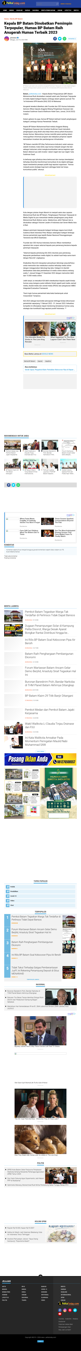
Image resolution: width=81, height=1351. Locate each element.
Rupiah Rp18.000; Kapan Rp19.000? (20, 1228)
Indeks (11, 10)
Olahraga (44, 1297)
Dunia (24, 1292)
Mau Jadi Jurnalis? (65, 1330)
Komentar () (72, 38)
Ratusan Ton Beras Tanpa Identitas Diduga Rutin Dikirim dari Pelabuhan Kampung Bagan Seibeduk (25, 1000)
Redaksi (75, 1319)
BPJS (23, 1286)
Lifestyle (68, 10)
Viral (12, 905)
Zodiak (63, 1300)
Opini (62, 1297)
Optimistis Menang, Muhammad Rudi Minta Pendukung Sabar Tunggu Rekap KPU (37, 1185)
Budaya (4, 1289)
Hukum (60, 10)
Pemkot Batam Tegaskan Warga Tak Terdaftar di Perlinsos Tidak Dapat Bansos (50, 613)
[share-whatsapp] (64, 39)
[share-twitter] (60, 39)
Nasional (35, 10)
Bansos (43, 1286)
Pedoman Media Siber (66, 1324)
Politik (12, 887)
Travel (24, 1300)
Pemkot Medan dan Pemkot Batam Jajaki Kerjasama (49, 711)
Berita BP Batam (29, 361)
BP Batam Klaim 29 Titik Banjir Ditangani (49, 695)
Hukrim (4, 1295)
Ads (40, 1341)
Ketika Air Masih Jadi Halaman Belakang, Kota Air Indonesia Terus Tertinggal (24, 1233)
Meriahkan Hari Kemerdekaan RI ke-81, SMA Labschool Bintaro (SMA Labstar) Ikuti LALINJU (38, 1007)
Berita (63, 1286)
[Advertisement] (12, 74)
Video (12, 901)
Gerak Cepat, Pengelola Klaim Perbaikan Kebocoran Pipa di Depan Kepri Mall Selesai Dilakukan (50, 370)
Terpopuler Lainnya (33, 979)
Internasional (66, 1295)
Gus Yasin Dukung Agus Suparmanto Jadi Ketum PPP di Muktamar (25, 1179)
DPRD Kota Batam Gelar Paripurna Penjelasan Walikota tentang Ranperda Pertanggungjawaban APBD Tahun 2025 (25, 1172)
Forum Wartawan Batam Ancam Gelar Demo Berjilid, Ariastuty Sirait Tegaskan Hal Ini (50, 671)
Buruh (24, 1289)
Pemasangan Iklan (65, 1327)
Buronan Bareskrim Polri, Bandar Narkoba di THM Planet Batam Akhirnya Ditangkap (50, 683)
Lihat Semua (40, 751)
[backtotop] (40, 1277)
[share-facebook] (55, 39)
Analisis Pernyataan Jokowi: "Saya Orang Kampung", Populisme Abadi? (22, 1240)
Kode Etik (68, 1319)
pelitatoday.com (35, 94)
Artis (4, 1286)
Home (5, 10)
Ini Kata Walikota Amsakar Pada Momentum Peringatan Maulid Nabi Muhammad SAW (46, 741)
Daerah (27, 10)
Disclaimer (62, 1321)
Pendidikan (14, 891)
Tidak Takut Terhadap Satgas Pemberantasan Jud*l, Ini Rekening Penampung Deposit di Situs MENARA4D (35, 970)
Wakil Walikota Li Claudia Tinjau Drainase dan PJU (49, 725)
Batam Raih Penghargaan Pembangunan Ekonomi (49, 655)
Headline (19, 10)
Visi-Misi (61, 1319)
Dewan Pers (6, 1292)
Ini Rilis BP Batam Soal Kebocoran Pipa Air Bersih (50, 641)
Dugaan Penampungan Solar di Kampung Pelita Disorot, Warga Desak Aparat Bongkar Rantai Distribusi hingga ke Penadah (49, 629)
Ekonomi (44, 1292)
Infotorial (45, 1295)
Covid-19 (13, 896)
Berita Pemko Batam (48, 10)
